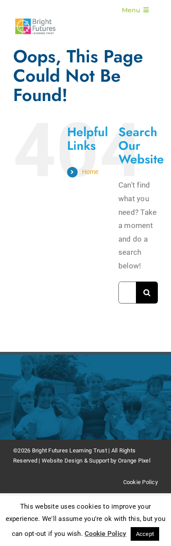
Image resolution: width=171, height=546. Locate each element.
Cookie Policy (140, 482)
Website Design (62, 460)
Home (90, 171)
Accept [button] (145, 534)
